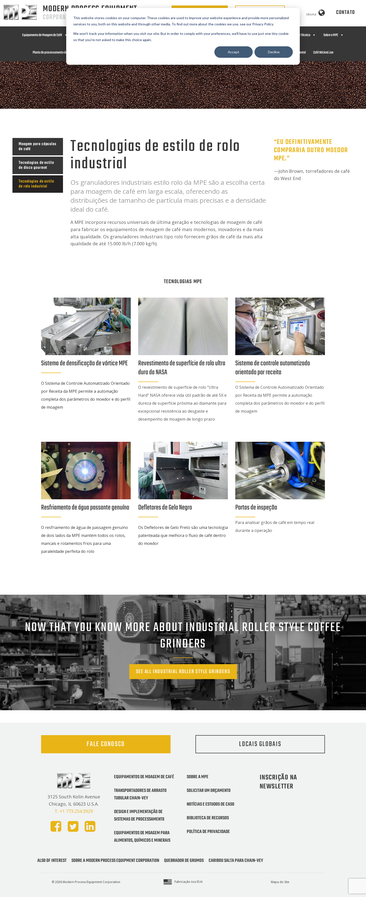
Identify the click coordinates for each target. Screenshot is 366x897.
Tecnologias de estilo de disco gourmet (36, 165)
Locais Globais (260, 744)
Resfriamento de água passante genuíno (85, 507)
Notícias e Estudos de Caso (210, 804)
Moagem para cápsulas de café (38, 146)
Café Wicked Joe (323, 53)
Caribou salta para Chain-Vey (236, 860)
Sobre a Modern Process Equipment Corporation (115, 860)
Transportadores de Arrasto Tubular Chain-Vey (140, 794)
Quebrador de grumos (184, 860)
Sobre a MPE (197, 777)
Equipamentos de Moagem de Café (144, 777)
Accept (233, 52)
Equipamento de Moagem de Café (42, 35)
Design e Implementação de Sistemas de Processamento (139, 815)
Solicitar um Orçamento (209, 790)
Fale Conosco (106, 744)
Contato (345, 12)
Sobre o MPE (330, 35)
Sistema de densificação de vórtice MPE (84, 363)
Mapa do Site (280, 882)
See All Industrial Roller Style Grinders (183, 671)
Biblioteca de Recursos (208, 818)
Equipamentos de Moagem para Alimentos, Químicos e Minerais (142, 836)
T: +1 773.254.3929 (74, 811)
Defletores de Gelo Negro (165, 507)
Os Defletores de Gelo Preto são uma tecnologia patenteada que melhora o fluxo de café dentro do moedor (183, 535)
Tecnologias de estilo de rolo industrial (36, 184)
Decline (274, 52)
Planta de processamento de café (53, 53)
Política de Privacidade (208, 831)
